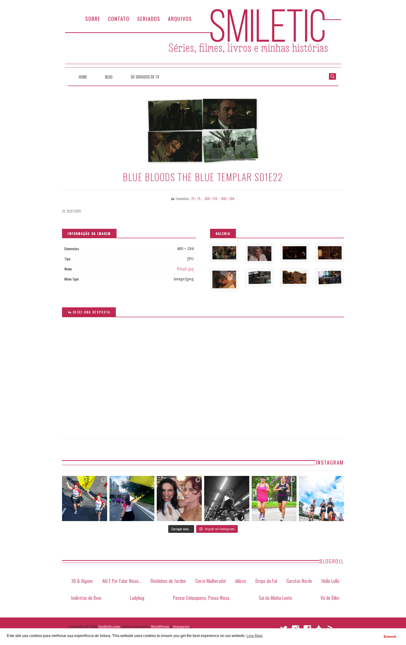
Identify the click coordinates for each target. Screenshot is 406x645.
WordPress (160, 627)
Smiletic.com (109, 627)
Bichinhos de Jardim (168, 580)
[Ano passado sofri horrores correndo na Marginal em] (321, 498)
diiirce (240, 580)
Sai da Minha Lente (275, 597)
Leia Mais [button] (254, 636)
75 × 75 (195, 198)
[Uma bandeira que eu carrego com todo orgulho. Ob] (132, 498)
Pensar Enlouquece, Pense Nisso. (201, 597)
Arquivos (180, 18)
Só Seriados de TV (145, 77)
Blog (109, 77)
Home (83, 77)
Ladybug (137, 597)
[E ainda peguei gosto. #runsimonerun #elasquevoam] (226, 498)
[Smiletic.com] (203, 38)
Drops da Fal (266, 580)
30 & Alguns (82, 580)
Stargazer (181, 627)
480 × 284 (227, 198)
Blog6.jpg (185, 269)
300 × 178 (210, 198)
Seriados (148, 18)
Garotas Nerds (299, 580)
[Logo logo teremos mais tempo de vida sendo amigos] (179, 498)
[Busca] (332, 76)
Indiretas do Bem (86, 597)
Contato (118, 18)
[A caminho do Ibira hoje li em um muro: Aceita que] (274, 498)
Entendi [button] (390, 636)
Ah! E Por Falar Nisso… (121, 580)
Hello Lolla (330, 580)
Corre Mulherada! (210, 580)
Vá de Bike (329, 597)
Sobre (92, 18)
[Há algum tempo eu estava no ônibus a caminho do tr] (84, 498)
